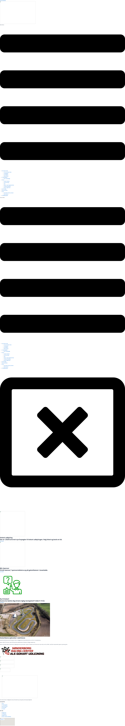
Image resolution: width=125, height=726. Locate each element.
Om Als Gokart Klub (7, 344)
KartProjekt (4, 189)
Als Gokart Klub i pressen (8, 192)
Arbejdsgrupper (5, 195)
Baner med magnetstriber (9, 185)
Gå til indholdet (3, 0)
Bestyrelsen (6, 176)
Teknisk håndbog (7, 186)
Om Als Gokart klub (7, 172)
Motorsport (6, 194)
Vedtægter (6, 173)
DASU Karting (6, 182)
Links (3, 191)
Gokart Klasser (7, 181)
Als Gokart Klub (5, 170)
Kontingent (6, 174)
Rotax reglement (7, 187)
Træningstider (4, 177)
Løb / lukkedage (7, 178)
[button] (62, 96)
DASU (3, 179)
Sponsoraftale (4, 190)
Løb (4, 183)
